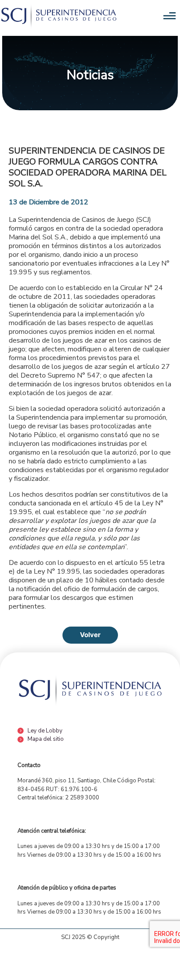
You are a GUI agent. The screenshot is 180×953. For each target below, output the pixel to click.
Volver (90, 635)
